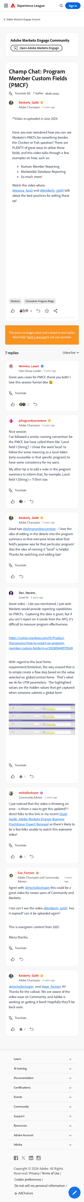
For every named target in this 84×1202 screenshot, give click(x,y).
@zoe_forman (51, 986)
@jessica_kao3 (22, 190)
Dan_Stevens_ (28, 592)
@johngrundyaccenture (39, 529)
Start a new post (37, 337)
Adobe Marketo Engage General (23, 19)
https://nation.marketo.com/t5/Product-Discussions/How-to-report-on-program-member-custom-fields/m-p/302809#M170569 (41, 643)
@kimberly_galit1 (52, 190)
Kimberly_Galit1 (29, 102)
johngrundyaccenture (32, 420)
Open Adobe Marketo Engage (39, 48)
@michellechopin (37, 887)
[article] (42, 386)
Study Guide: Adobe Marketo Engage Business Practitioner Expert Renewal (38, 819)
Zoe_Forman (26, 873)
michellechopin (29, 792)
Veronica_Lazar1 (29, 366)
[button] (22, 93)
